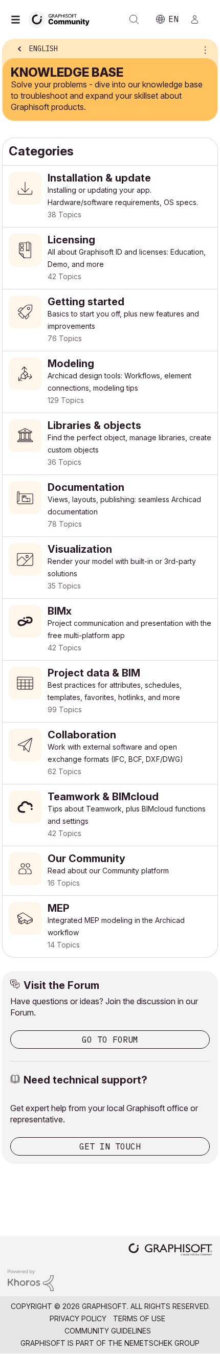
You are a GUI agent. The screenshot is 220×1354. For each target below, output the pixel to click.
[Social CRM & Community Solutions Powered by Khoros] (31, 1279)
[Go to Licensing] (110, 258)
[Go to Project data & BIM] (110, 691)
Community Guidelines (107, 1330)
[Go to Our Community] (110, 870)
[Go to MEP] (110, 926)
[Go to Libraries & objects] (110, 444)
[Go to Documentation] (110, 505)
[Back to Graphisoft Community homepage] (62, 18)
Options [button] (203, 49)
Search (134, 19)
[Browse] (18, 19)
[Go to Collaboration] (110, 753)
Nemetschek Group (162, 1343)
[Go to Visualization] (110, 567)
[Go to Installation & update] (110, 196)
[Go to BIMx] (110, 629)
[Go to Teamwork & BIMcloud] (110, 815)
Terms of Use (139, 1318)
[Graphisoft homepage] (170, 1250)
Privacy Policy (78, 1318)
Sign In (199, 19)
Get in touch (110, 1146)
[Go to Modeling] (110, 382)
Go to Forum (110, 1039)
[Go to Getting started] (110, 320)
